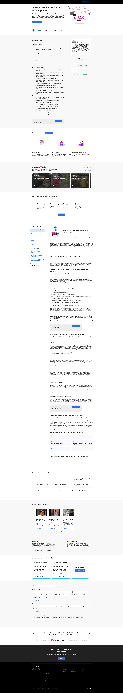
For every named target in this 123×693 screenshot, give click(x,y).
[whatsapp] (84, 75)
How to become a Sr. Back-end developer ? (37, 230)
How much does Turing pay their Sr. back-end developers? (37, 260)
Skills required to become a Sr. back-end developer (36, 248)
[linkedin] (79, 75)
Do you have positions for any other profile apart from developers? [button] (63, 490)
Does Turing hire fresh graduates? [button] (80, 490)
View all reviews (88, 170)
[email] (86, 74)
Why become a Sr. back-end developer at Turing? (36, 256)
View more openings (80, 570)
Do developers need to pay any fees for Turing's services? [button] (81, 485)
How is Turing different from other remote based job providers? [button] (82, 479)
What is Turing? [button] (38, 479)
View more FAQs (35, 495)
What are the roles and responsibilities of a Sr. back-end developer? (37, 239)
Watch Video (49, 133)
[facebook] (77, 75)
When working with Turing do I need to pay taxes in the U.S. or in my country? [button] (43, 490)
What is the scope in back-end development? (37, 234)
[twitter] (81, 75)
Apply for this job (37, 21)
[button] (81, 47)
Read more (39, 528)
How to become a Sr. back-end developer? (37, 244)
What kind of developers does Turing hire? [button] (63, 479)
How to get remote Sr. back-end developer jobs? (37, 252)
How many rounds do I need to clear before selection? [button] (42, 485)
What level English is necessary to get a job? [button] (62, 485)
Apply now (58, 120)
